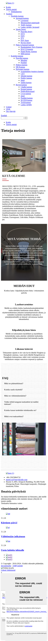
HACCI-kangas (27, 49)
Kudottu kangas (17, 56)
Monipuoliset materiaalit (30, 23)
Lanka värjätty (26, 105)
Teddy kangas (26, 25)
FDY (23, 36)
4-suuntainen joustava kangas (32, 71)
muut (23, 80)
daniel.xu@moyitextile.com (16, 480)
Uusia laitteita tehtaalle (12, 550)
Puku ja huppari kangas (25, 45)
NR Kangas (20, 67)
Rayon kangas (21, 85)
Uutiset (8, 107)
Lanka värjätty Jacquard (30, 27)
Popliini (24, 63)
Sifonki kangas (26, 76)
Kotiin (8, 7)
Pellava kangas (21, 65)
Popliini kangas (27, 98)
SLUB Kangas (26, 100)
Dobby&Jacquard (27, 91)
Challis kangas (26, 87)
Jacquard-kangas (22, 18)
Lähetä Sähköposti (8, 570)
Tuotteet (9, 14)
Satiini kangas (26, 82)
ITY (22, 38)
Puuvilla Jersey (26, 32)
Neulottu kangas (17, 16)
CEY (23, 74)
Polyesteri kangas (22, 69)
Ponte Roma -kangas (29, 51)
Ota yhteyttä (10, 111)
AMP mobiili (18, 566)
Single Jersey (21, 29)
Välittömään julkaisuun (13, 536)
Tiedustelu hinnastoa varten (11, 503)
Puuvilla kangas (22, 58)
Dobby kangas (26, 78)
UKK (8, 109)
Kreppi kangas (26, 89)
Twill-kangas (26, 102)
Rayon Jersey (26, 43)
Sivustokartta (6, 566)
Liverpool (24, 20)
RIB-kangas (25, 54)
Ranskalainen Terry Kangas (31, 47)
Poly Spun (25, 40)
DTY (23, 34)
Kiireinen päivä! (9, 522)
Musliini (24, 60)
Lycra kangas (26, 94)
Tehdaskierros (16, 12)
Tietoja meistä (11, 9)
